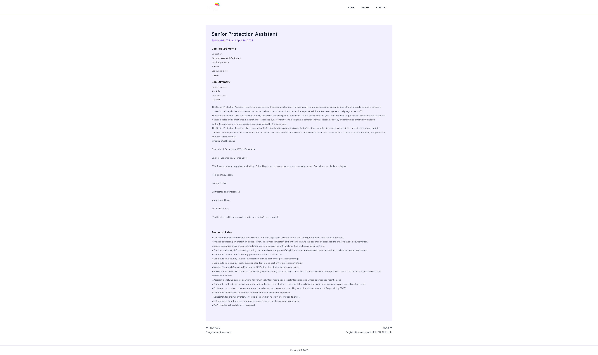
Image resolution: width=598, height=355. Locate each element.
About (365, 7)
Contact (382, 7)
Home (351, 7)
